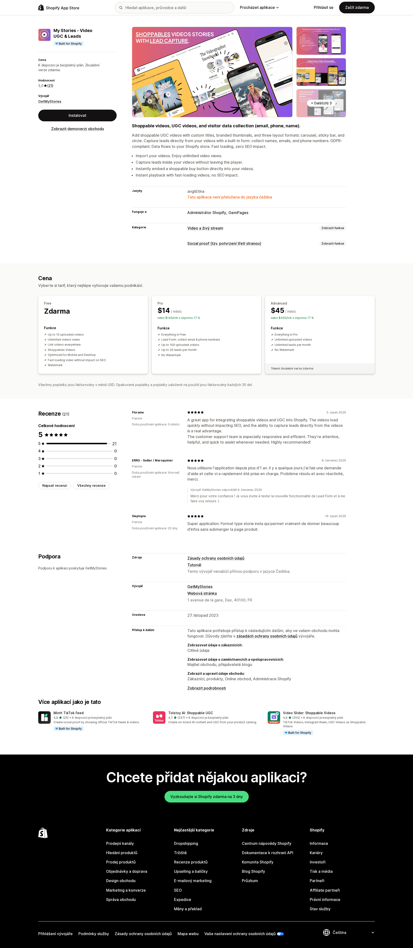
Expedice (182, 899)
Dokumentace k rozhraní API (267, 852)
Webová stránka (202, 593)
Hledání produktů (121, 852)
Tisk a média (321, 871)
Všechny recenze (91, 485)
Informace (319, 843)
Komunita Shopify (257, 862)
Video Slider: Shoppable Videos (309, 713)
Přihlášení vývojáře (55, 933)
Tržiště (180, 852)
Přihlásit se (323, 7)
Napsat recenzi (54, 485)
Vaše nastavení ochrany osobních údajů (240, 933)
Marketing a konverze (126, 890)
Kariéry (316, 852)
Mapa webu (188, 933)
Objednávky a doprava (126, 871)
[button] (91, 721)
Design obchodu (121, 880)
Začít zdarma (357, 7)
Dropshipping (186, 843)
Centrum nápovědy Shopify (266, 843)
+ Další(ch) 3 (321, 103)
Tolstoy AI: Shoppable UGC (190, 713)
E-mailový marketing (193, 880)
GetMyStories (49, 101)
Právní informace (325, 899)
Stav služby (320, 908)
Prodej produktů (121, 862)
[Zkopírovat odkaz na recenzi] (147, 412)
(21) (50, 86)
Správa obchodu (121, 899)
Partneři (317, 880)
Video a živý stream (205, 228)
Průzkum (250, 880)
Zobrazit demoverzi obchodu (77, 128)
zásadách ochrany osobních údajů (267, 636)
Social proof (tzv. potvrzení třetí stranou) (224, 243)
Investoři (318, 862)
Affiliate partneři (325, 890)
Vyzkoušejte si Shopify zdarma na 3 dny (206, 796)
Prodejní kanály (120, 843)
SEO (178, 890)
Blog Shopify (253, 871)
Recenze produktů (191, 862)
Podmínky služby (93, 933)
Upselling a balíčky (191, 871)
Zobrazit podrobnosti (206, 688)
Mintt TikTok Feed (69, 713)
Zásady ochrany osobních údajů (216, 558)
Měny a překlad (188, 908)
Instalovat (77, 115)
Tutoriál (194, 564)
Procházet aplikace (257, 7)
